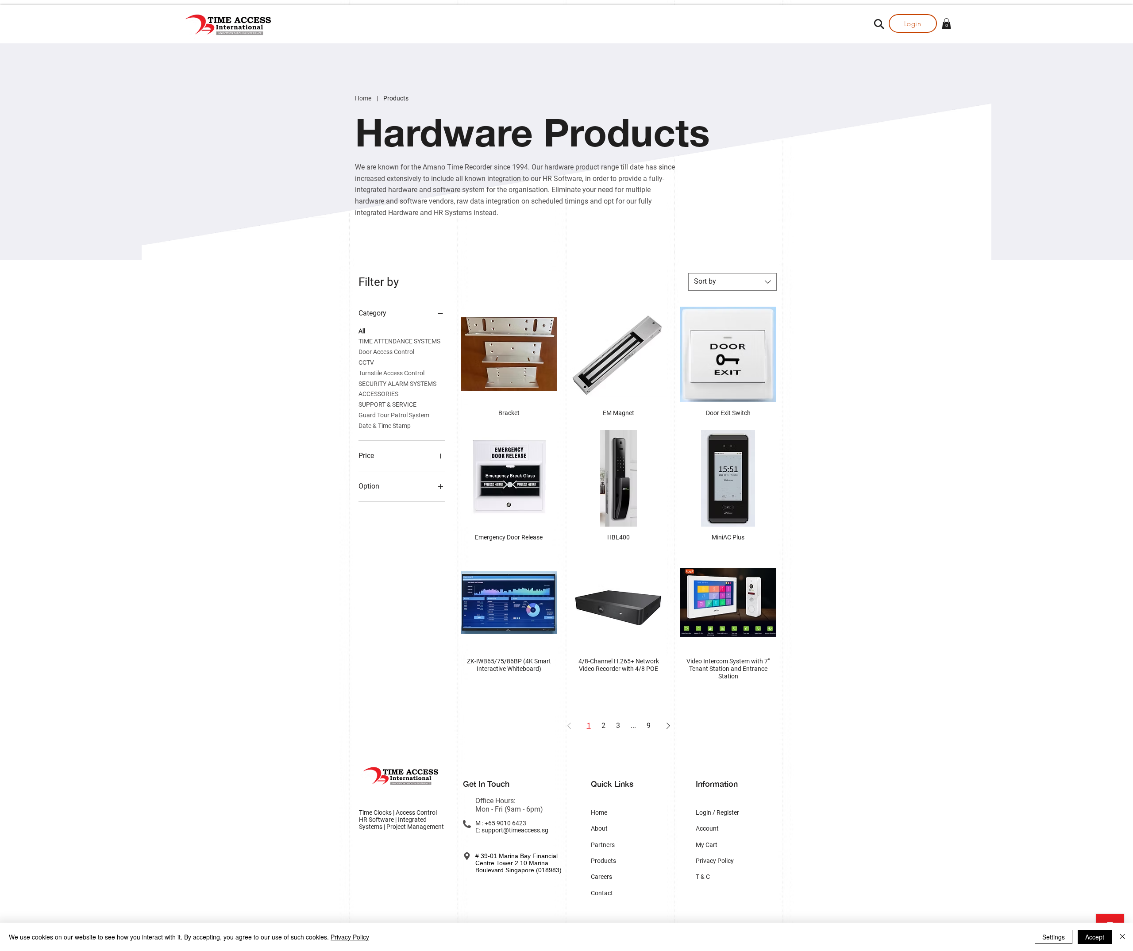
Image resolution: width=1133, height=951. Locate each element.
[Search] (879, 24)
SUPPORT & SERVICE (387, 404)
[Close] (1122, 937)
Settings (1053, 936)
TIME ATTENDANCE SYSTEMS (399, 341)
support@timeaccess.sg (515, 830)
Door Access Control (386, 351)
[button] (946, 23)
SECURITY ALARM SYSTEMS (397, 383)
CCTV (366, 362)
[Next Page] (668, 726)
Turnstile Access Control (391, 373)
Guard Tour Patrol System (393, 415)
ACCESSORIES (378, 393)
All (361, 331)
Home (363, 98)
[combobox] (732, 282)
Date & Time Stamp (384, 425)
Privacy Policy (350, 936)
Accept (1094, 936)
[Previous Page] (569, 726)
